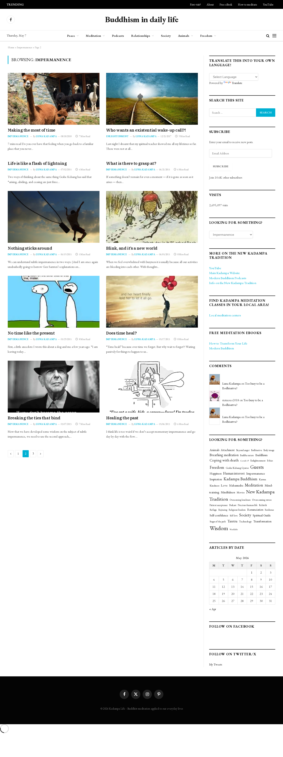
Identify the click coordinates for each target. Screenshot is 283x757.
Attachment (228, 450)
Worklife (233, 529)
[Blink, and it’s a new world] (152, 217)
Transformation (262, 521)
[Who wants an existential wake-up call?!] (152, 99)
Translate (237, 83)
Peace (71, 35)
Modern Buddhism (221, 348)
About (210, 4)
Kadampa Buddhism (240, 478)
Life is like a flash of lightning (37, 163)
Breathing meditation (224, 455)
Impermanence (24, 47)
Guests (257, 467)
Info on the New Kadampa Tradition (232, 283)
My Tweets (215, 664)
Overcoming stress (262, 500)
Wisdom (219, 528)
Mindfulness (228, 492)
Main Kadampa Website (224, 273)
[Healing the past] (152, 386)
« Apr (212, 609)
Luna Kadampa (46, 136)
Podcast (232, 505)
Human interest (234, 473)
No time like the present (31, 333)
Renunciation (255, 510)
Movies (241, 492)
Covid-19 (244, 460)
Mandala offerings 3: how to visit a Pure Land (56, 4)
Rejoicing (222, 509)
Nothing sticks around (30, 248)
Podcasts (118, 35)
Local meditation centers (225, 315)
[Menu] (274, 36)
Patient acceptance (219, 505)
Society (166, 35)
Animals (183, 35)
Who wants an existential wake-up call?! (146, 130)
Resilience (269, 509)
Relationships (140, 35)
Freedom (206, 35)
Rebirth (263, 505)
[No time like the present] (53, 301)
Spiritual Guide (262, 515)
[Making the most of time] (53, 99)
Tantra (232, 520)
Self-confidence (219, 515)
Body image (269, 450)
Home (11, 47)
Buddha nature (247, 455)
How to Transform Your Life (228, 343)
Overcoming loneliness (240, 499)
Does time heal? (121, 333)
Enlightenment (117, 136)
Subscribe (220, 166)
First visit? (195, 4)
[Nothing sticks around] (53, 217)
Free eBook (226, 4)
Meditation (93, 35)
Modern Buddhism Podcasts (227, 278)
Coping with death (224, 460)
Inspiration (216, 479)
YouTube (268, 4)
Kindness (214, 485)
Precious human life (248, 505)
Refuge (213, 510)
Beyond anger (243, 450)
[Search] (267, 36)
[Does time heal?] (152, 301)
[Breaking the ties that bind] (53, 386)
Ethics (270, 460)
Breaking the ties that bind (34, 417)
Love (224, 485)
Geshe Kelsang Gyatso (237, 468)
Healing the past (122, 417)
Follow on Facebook (231, 626)
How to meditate (247, 4)
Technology (245, 521)
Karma (262, 479)
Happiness (216, 473)
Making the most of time (31, 130)
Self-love (234, 515)
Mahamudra (236, 485)
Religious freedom (237, 509)
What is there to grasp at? (131, 163)
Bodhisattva (256, 450)
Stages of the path (218, 521)
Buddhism (261, 455)
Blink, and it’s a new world (131, 248)
